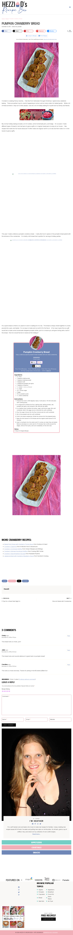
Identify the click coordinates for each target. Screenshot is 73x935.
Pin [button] (41, 362)
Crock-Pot (51, 894)
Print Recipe (43, 35)
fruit (19, 581)
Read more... (36, 834)
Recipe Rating (6, 689)
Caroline (5, 664)
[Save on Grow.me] (36, 31)
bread (4, 581)
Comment (5, 696)
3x (39, 366)
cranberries (12, 581)
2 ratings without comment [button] (27, 679)
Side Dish (41, 901)
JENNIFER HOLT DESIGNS (50, 932)
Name (4, 719)
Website (52, 719)
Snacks (36, 852)
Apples (41, 889)
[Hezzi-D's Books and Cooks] (14, 7)
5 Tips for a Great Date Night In (11, 600)
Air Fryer (50, 901)
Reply (68, 636)
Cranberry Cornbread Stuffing (13, 549)
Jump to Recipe (32, 35)
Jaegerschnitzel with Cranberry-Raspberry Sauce (19, 556)
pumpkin (25, 581)
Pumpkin (20, 26)
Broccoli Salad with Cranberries (62, 600)
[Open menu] (70, 7)
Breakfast (51, 892)
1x (33, 366)
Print (34, 362)
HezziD (6, 589)
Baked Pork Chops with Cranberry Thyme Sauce (18, 544)
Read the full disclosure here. (50, 39)
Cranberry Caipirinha (10, 546)
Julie (3, 650)
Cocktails (36, 847)
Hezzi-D (48, 370)
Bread (13, 26)
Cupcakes (42, 894)
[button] (34, 357)
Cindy (4, 635)
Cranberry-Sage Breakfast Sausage (15, 553)
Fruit (16, 26)
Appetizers (36, 842)
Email (28, 719)
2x (36, 366)
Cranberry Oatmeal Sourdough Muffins (16, 551)
